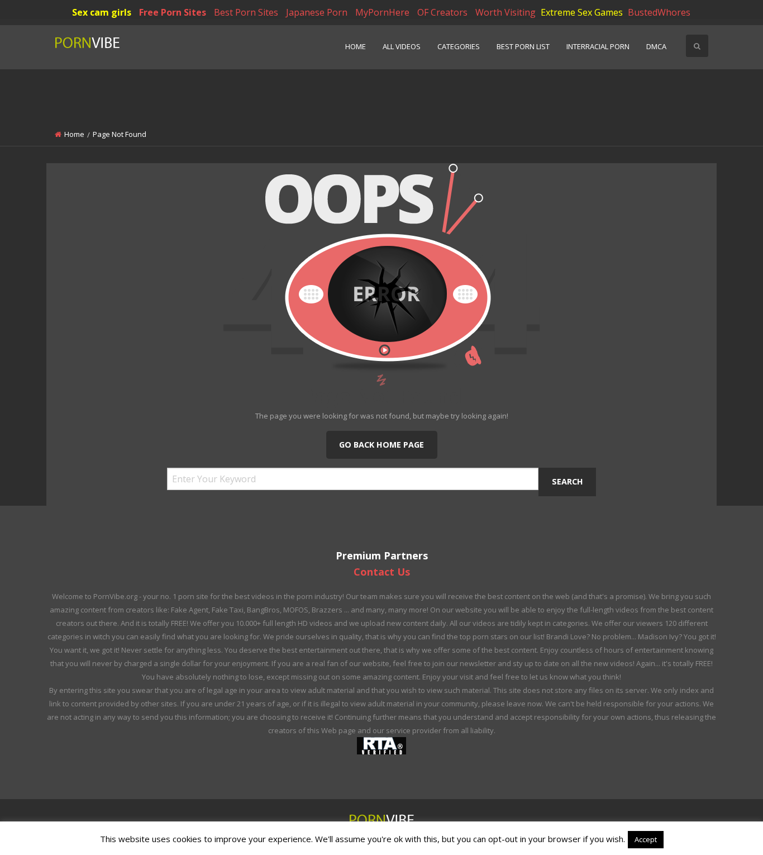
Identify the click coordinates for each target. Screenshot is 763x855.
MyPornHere (382, 12)
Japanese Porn (316, 12)
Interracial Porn (598, 46)
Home (355, 46)
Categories (458, 46)
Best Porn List (523, 46)
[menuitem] (355, 47)
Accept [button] (646, 839)
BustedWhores (659, 12)
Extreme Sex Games (582, 12)
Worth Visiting (505, 12)
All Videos (402, 46)
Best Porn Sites (246, 12)
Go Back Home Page (381, 444)
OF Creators (442, 12)
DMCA (656, 46)
